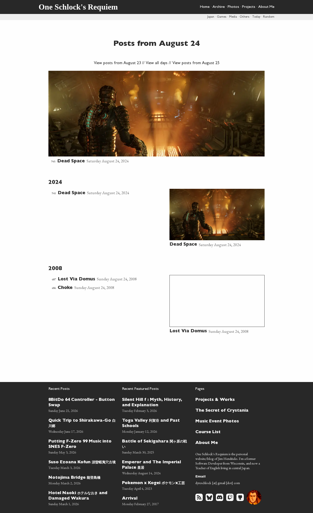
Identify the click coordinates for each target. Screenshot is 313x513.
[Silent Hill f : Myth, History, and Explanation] (156, 404)
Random (268, 17)
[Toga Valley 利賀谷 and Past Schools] (156, 425)
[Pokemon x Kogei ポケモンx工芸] (156, 485)
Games (221, 17)
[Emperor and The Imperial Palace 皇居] (156, 466)
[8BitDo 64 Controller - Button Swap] (82, 404)
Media (233, 17)
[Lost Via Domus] (109, 279)
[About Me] (227, 442)
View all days (157, 63)
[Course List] (227, 431)
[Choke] (109, 288)
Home (205, 7)
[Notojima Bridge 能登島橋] (82, 479)
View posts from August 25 (195, 63)
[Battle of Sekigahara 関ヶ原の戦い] (156, 446)
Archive (218, 7)
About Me (266, 7)
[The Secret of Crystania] (227, 410)
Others (244, 17)
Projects (248, 7)
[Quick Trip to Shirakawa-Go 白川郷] (82, 425)
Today (256, 17)
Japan (210, 17)
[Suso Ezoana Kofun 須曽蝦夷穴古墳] (82, 464)
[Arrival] (156, 500)
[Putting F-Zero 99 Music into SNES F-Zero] (82, 446)
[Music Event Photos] (227, 421)
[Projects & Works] (227, 399)
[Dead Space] (156, 118)
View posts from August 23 (117, 63)
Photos (233, 7)
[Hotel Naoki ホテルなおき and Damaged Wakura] (82, 497)
